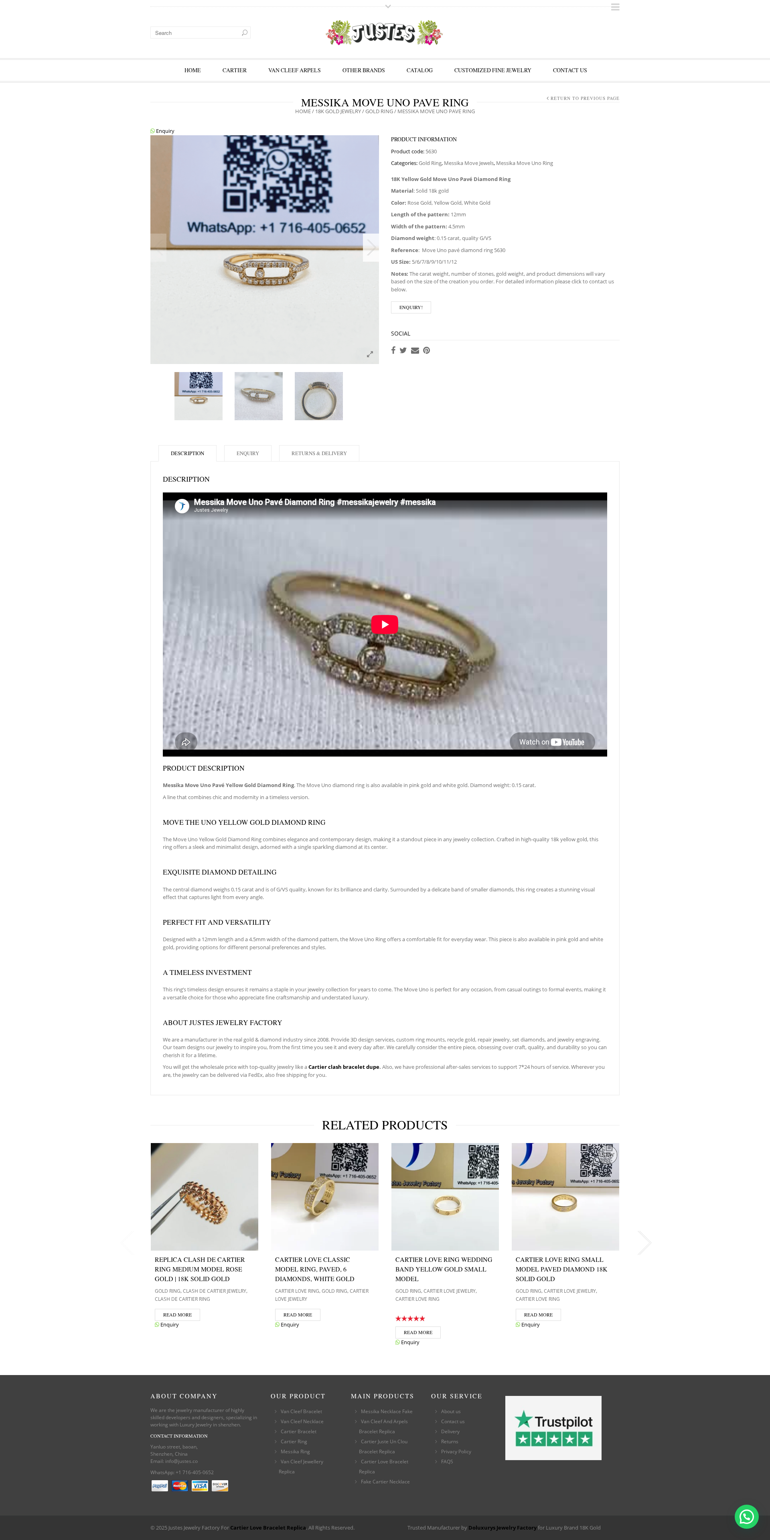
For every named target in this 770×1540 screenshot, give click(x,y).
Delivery (450, 1431)
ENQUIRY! (411, 307)
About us (451, 1411)
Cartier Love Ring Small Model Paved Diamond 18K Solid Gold (562, 1269)
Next (371, 248)
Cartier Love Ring (297, 1291)
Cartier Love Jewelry (450, 1291)
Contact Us (570, 70)
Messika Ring (295, 1451)
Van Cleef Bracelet (301, 1411)
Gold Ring (379, 111)
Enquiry (164, 130)
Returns (449, 1441)
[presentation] (125, 1243)
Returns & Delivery (319, 453)
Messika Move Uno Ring (524, 163)
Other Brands (363, 70)
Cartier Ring (294, 1441)
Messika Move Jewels (469, 163)
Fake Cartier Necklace (385, 1481)
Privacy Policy (456, 1451)
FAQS (447, 1461)
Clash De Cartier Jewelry (214, 1291)
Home (192, 70)
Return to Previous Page (585, 98)
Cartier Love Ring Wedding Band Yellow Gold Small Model (443, 1269)
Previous (158, 248)
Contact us (453, 1421)
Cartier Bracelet (298, 1431)
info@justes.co (181, 1461)
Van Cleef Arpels (294, 70)
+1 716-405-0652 (195, 1472)
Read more (177, 1314)
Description (187, 453)
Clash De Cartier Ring (182, 1299)
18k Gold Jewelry (338, 111)
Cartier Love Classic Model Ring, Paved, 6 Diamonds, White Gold (315, 1269)
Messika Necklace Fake (387, 1411)
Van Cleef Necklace (302, 1421)
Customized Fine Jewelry (492, 70)
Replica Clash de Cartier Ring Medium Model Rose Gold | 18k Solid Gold (200, 1269)
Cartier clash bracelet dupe (343, 1066)
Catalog (420, 70)
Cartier (235, 70)
